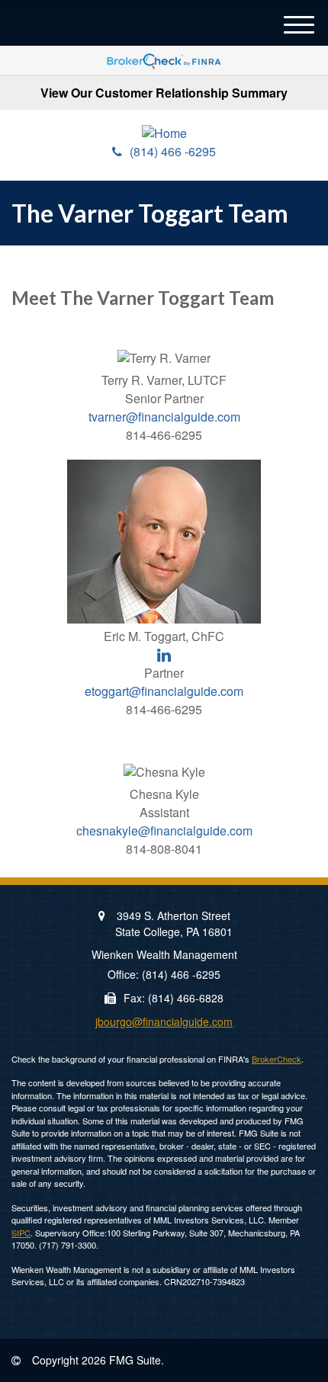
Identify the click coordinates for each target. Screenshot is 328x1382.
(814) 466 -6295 (173, 151)
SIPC (21, 1232)
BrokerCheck (276, 1059)
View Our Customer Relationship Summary (164, 92)
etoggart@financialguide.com (164, 691)
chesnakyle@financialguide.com (164, 830)
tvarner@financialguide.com (164, 416)
